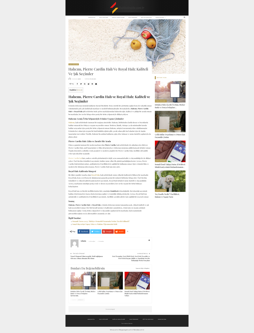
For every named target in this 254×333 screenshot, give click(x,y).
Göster (79, 90)
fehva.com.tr (114, 330)
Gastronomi (132, 17)
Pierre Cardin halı (75, 158)
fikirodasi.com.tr (138, 330)
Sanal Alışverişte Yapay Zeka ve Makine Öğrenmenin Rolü (94, 224)
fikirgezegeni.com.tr (126, 330)
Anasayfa (91, 17)
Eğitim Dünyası (146, 17)
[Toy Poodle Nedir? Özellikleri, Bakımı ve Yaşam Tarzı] (170, 181)
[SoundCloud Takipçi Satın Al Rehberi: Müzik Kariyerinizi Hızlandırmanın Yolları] (137, 280)
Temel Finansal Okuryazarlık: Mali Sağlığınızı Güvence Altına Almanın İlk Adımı (86, 257)
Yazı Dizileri (103, 17)
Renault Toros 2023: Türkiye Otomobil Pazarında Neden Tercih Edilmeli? (101, 221)
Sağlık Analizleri (118, 17)
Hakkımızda (160, 17)
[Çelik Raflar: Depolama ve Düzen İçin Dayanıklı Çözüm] (110, 280)
